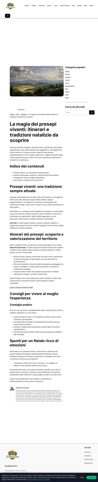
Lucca (67, 83)
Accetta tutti (91, 477)
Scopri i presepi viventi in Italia (21, 287)
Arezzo (67, 71)
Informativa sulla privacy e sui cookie (38, 479)
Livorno (67, 80)
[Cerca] (91, 112)
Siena (67, 97)
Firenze (67, 74)
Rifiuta (82, 477)
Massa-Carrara (69, 86)
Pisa (23, 109)
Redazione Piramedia (22, 387)
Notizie (20, 109)
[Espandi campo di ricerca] (7, 16)
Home (12, 114)
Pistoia (67, 91)
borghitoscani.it (11, 466)
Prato (67, 94)
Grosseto (68, 77)
